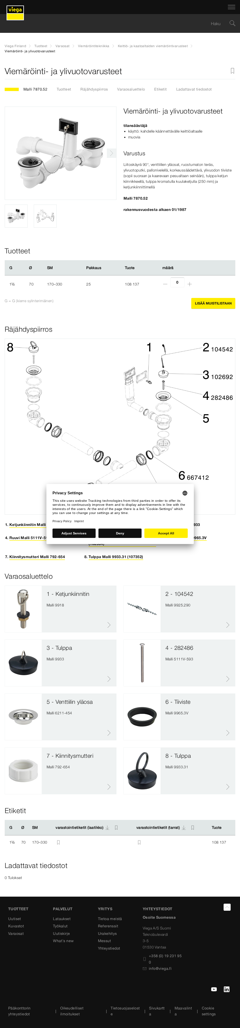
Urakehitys (107, 933)
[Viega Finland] (15, 7)
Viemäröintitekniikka (93, 46)
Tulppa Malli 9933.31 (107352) (116, 556)
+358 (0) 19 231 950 (165, 958)
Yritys (105, 908)
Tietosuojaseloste (125, 1011)
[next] (111, 153)
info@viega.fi (160, 968)
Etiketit (160, 89)
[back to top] (227, 907)
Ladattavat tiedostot (194, 89)
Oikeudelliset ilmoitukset (71, 1011)
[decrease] (165, 284)
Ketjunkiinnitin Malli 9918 (32, 524)
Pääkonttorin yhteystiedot (19, 1011)
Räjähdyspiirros (94, 89)
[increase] (189, 284)
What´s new (63, 940)
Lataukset (62, 918)
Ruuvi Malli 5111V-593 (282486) (38, 537)
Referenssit (108, 926)
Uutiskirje (61, 933)
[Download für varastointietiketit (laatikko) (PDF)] (107, 828)
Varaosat (62, 46)
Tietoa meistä (110, 918)
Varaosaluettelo (131, 89)
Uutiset (14, 918)
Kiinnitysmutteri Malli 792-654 (37, 556)
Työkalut (60, 926)
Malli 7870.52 (35, 89)
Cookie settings (209, 1011)
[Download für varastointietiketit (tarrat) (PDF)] (184, 828)
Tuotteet (40, 46)
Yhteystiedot (109, 948)
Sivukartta (157, 1011)
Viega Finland (15, 46)
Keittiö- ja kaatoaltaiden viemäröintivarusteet (153, 46)
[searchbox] (116, 24)
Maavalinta (183, 1011)
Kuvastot (16, 926)
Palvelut (62, 908)
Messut (104, 940)
